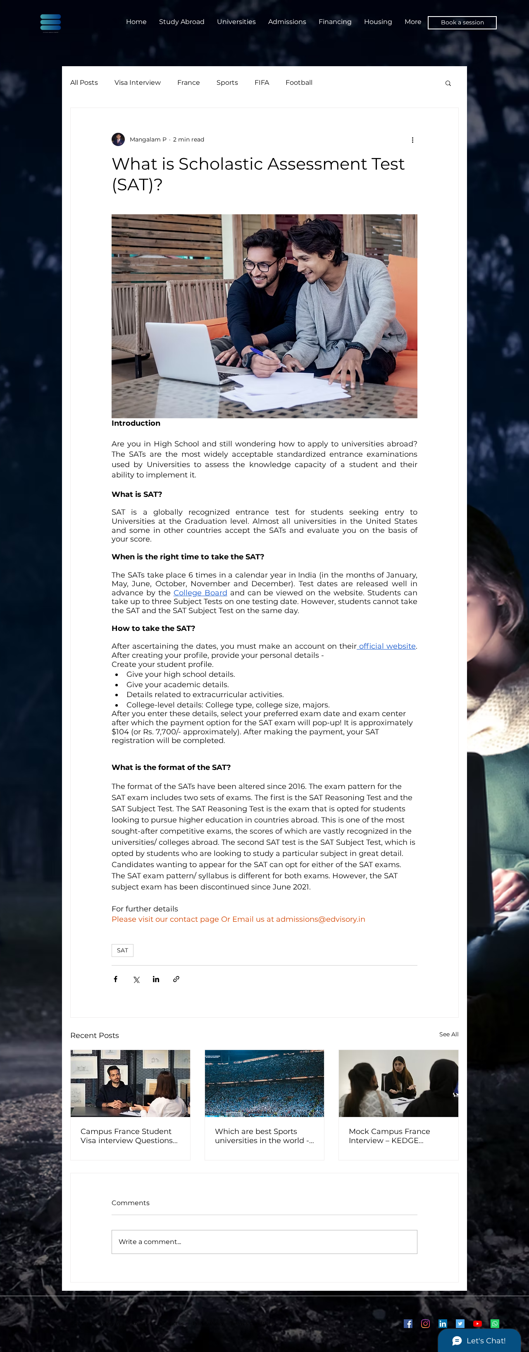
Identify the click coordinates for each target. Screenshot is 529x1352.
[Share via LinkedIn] (156, 979)
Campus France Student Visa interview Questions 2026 (127, 1136)
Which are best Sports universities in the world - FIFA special (262, 1136)
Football (299, 82)
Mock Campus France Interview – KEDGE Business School (389, 1136)
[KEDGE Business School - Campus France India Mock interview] (398, 1083)
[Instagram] (425, 1323)
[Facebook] (408, 1323)
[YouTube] (477, 1323)
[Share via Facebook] (115, 979)
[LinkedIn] (442, 1323)
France (188, 82)
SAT (122, 950)
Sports (227, 82)
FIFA (262, 82)
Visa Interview (137, 82)
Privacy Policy (208, 1323)
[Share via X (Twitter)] (136, 979)
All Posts (84, 82)
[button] (448, 82)
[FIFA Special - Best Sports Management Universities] (264, 1083)
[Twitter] (460, 1323)
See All (449, 1034)
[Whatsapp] (495, 1323)
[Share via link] (176, 979)
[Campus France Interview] (130, 1083)
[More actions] (412, 139)
